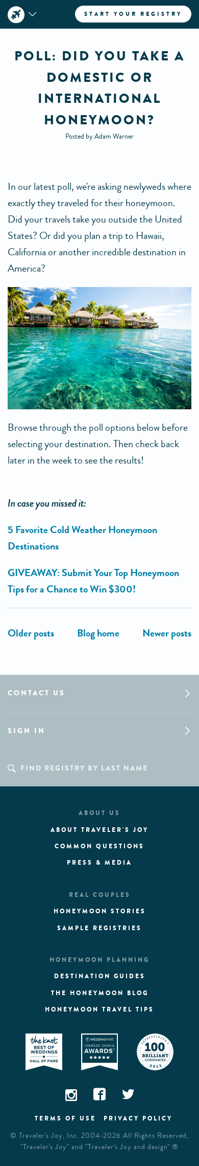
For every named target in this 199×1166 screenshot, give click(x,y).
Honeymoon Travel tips (99, 1009)
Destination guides (99, 976)
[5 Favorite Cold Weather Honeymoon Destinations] (31, 633)
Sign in (26, 730)
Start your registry (133, 14)
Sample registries (99, 928)
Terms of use (65, 1118)
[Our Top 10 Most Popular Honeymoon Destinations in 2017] (166, 633)
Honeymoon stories (100, 911)
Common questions (99, 846)
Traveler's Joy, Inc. (49, 1136)
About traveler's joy (99, 829)
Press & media (99, 862)
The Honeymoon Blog (99, 993)
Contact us (36, 693)
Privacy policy (138, 1118)
